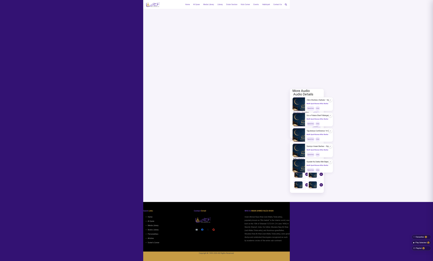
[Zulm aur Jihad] (313, 174)
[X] (208, 230)
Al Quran (151, 221)
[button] (286, 4)
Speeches (310, 108)
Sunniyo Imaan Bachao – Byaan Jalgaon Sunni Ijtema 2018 (319, 146)
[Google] (213, 230)
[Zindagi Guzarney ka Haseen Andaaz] (298, 174)
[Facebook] (202, 230)
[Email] (196, 230)
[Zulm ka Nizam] (298, 184)
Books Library (153, 230)
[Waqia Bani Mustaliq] (313, 184)
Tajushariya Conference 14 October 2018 (319, 131)
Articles (151, 238)
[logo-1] (152, 4)
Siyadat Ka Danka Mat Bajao (317, 162)
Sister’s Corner (153, 243)
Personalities (153, 234)
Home (150, 217)
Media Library (153, 225)
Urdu (317, 108)
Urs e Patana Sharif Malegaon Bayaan (319, 115)
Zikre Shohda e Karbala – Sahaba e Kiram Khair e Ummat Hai (319, 100)
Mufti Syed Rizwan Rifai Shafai (317, 103)
